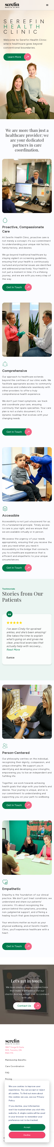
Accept (27, 1127)
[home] (11, 5)
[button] (47, 5)
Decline (27, 1135)
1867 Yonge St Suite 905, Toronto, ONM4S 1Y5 (14, 1050)
